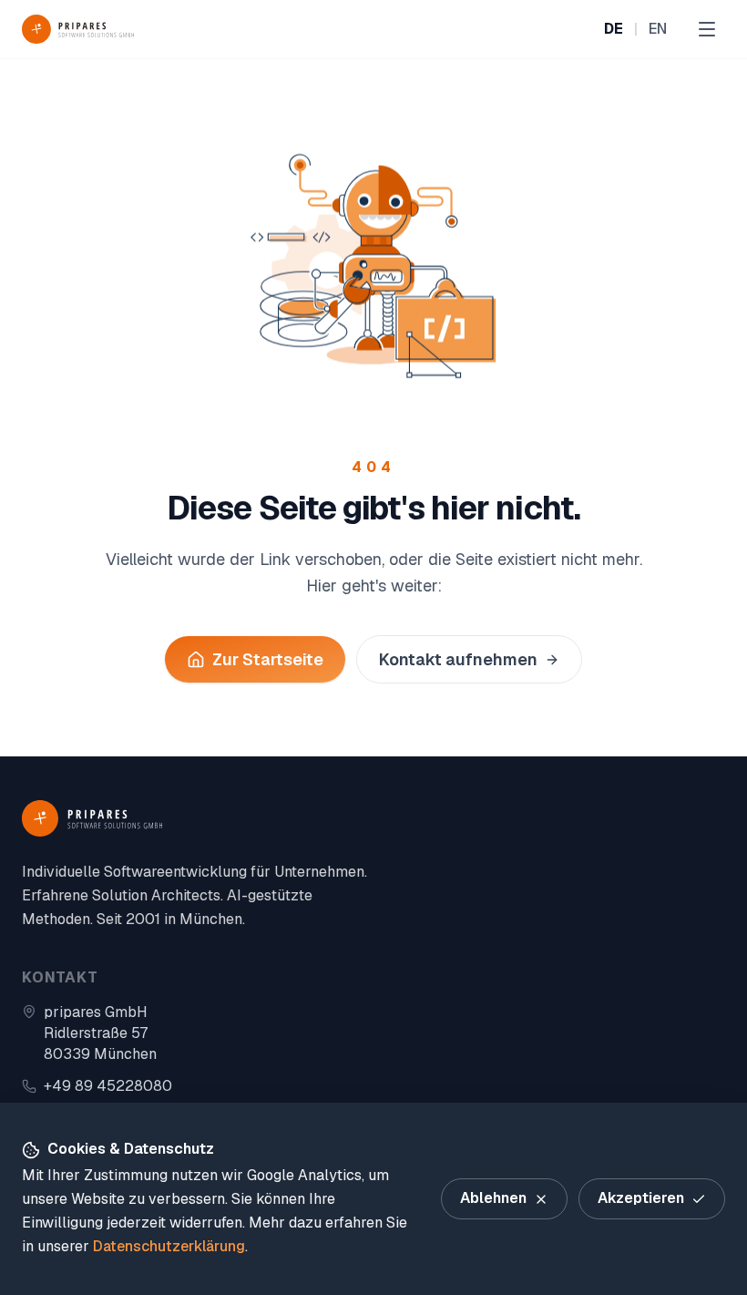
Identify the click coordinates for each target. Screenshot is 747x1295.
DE (613, 28)
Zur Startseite (267, 659)
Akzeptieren (641, 1198)
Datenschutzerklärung (169, 1246)
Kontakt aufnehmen (458, 659)
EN (658, 28)
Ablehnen (493, 1198)
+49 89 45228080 (108, 1085)
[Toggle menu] (707, 29)
